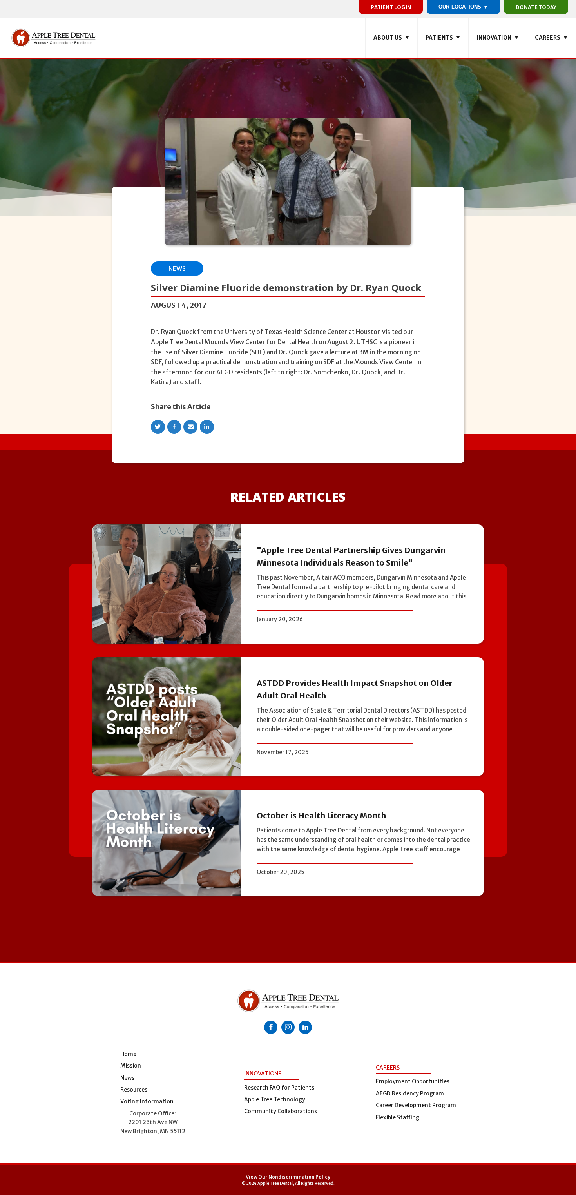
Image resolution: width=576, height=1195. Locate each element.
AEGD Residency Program (410, 1093)
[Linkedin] (207, 427)
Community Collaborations (280, 1111)
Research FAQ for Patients (279, 1087)
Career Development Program (416, 1105)
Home (128, 1053)
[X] (158, 427)
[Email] (190, 427)
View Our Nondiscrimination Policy (288, 1177)
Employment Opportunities (412, 1081)
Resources (133, 1089)
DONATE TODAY (536, 7)
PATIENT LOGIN (391, 7)
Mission (130, 1065)
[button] (391, 38)
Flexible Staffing (397, 1117)
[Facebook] (174, 427)
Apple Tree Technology (274, 1099)
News (177, 268)
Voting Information (147, 1101)
